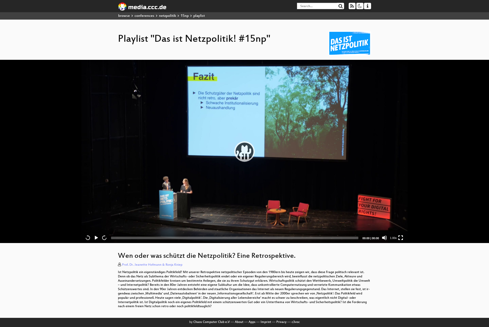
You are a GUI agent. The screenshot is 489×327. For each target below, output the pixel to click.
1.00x (393, 237)
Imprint (266, 322)
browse (124, 16)
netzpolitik (167, 16)
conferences (144, 16)
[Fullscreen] (400, 237)
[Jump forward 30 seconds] (104, 237)
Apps (252, 322)
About (239, 322)
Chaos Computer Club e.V (211, 322)
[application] (245, 151)
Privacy (281, 322)
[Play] (244, 151)
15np (185, 16)
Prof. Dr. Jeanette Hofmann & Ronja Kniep (152, 265)
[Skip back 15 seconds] (88, 237)
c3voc (296, 322)
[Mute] (384, 237)
